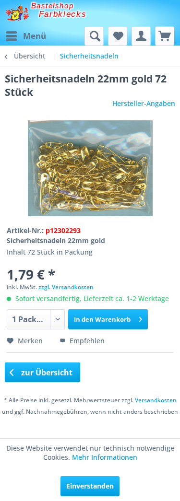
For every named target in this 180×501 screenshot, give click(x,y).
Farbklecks (63, 14)
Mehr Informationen (104, 457)
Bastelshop (52, 5)
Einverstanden (90, 485)
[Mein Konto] (141, 36)
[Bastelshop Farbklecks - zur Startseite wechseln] (17, 13)
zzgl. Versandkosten (66, 287)
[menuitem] (25, 36)
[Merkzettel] (117, 36)
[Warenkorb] (164, 36)
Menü (34, 35)
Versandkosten (156, 400)
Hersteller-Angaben (143, 103)
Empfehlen (86, 340)
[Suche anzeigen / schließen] (94, 36)
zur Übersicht (45, 372)
